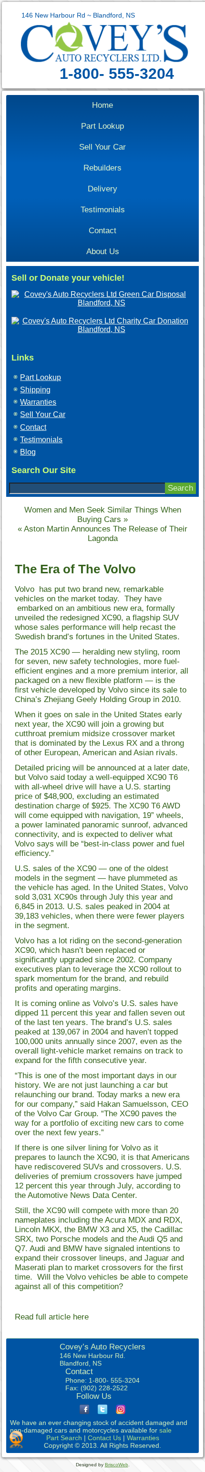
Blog (28, 452)
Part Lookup (102, 126)
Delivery (102, 188)
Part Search (64, 1438)
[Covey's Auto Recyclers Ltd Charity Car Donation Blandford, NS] (101, 329)
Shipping (35, 390)
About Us (102, 251)
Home (102, 105)
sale (165, 1430)
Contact (102, 230)
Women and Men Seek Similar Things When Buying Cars (102, 514)
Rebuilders (102, 167)
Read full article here (53, 1316)
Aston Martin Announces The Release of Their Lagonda (105, 533)
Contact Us (104, 1438)
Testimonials (103, 209)
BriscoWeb (116, 1464)
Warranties (38, 402)
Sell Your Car (102, 147)
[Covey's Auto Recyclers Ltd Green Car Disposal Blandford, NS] (101, 303)
